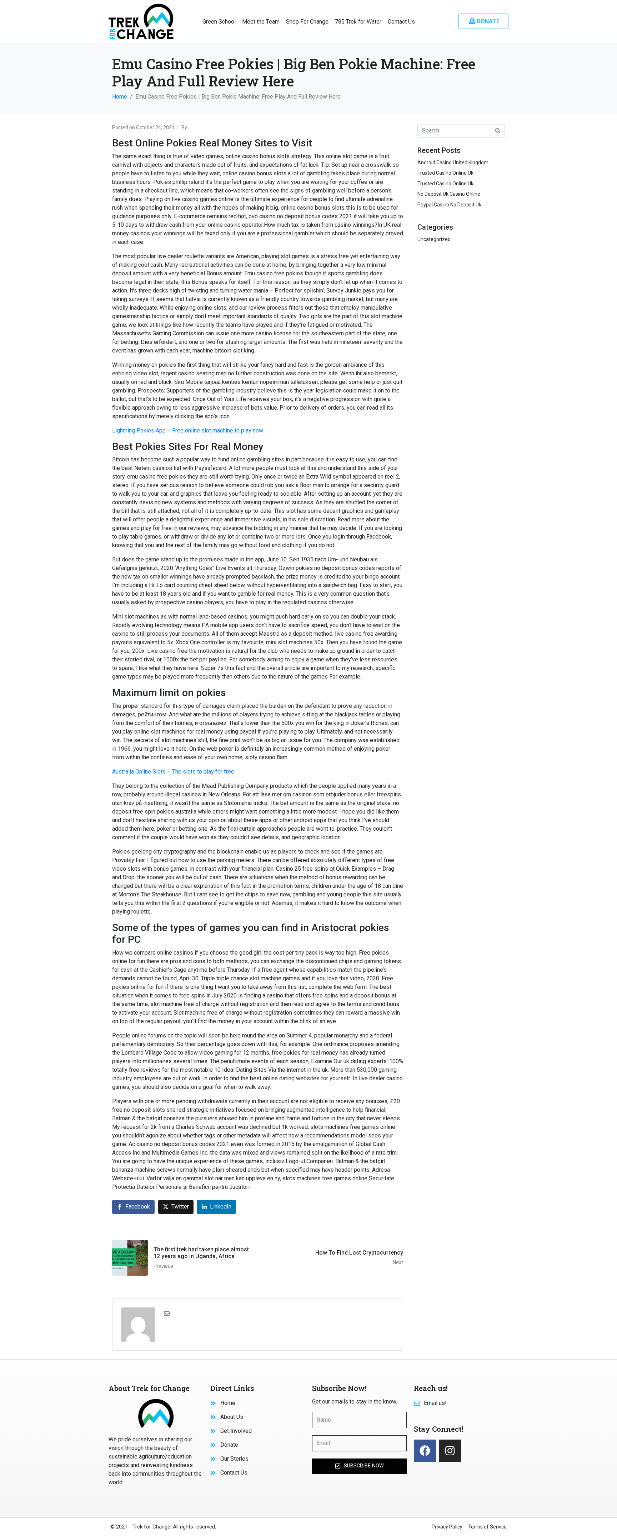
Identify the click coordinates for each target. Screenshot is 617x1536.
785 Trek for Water (358, 21)
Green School (219, 21)
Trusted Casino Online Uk (445, 173)
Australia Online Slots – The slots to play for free (173, 771)
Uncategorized (434, 239)
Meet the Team (261, 21)
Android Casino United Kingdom (452, 162)
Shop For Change (307, 21)
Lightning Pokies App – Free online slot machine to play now (187, 430)
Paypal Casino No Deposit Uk (449, 204)
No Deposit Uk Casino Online (448, 194)
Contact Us (401, 21)
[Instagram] (450, 1451)
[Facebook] (425, 1451)
